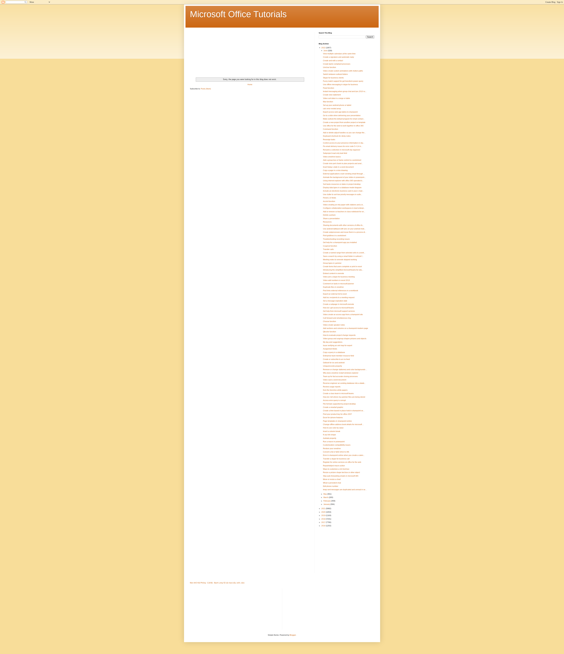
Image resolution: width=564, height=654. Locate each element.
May (325, 494)
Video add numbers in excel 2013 (336, 280)
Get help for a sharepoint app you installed (340, 242)
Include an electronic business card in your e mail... (343, 191)
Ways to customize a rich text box (336, 469)
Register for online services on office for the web (342, 462)
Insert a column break (331, 431)
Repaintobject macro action (334, 466)
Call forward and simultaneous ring (337, 318)
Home (249, 85)
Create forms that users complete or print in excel (342, 267)
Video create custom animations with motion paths (343, 71)
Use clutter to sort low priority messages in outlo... (342, 194)
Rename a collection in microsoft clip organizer (341, 150)
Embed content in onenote (333, 273)
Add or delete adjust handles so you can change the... (344, 133)
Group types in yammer (332, 263)
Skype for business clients (333, 78)
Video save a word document (334, 380)
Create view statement (332, 95)
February (327, 501)
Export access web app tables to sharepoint (340, 112)
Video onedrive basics (332, 157)
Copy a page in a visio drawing (335, 170)
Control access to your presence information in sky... (343, 143)
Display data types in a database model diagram (342, 188)
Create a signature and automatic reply (338, 57)
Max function (328, 102)
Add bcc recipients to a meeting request (338, 297)
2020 (323, 512)
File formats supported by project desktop (339, 404)
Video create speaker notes (334, 325)
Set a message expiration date (335, 301)
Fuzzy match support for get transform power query (343, 81)
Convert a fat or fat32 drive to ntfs (336, 452)
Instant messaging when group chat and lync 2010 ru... (344, 91)
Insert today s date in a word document (338, 167)
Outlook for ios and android (334, 363)
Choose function (329, 321)
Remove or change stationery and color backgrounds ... (345, 370)
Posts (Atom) (206, 89)
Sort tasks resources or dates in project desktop (342, 184)
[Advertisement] (250, 52)
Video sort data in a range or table (336, 98)
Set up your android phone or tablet (337, 105)
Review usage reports (331, 387)
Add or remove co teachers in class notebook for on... (344, 212)
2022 (323, 48)
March (326, 497)
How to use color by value (333, 428)
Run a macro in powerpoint (334, 442)
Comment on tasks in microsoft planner (338, 284)
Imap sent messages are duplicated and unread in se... (345, 490)
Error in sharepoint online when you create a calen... (344, 455)
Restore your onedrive (332, 448)
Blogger (293, 635)
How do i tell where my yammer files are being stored (344, 397)
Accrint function (329, 201)
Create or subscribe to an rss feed (336, 359)
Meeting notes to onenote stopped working (340, 260)
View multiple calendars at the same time (339, 54)
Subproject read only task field (335, 153)
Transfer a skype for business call (336, 459)
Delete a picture (329, 215)
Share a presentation (331, 219)
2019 (323, 515)
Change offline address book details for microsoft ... (343, 424)
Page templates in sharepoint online (337, 421)
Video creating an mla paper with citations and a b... (343, 205)
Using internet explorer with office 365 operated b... (343, 181)
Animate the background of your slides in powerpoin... (344, 177)
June (325, 51)
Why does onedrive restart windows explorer (340, 373)
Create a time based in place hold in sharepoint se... (343, 411)
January (326, 504)
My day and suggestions (332, 342)
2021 (323, 509)
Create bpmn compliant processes (336, 64)
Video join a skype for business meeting (339, 277)
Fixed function (328, 88)
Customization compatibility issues (336, 445)
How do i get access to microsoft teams (338, 308)
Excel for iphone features (333, 418)
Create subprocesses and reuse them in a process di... (344, 232)
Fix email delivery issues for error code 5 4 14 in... (342, 146)
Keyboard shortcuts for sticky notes (337, 136)
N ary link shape (329, 435)
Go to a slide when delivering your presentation (342, 115)
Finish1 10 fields (329, 198)
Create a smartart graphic (333, 407)
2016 (323, 526)
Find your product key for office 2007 (337, 414)
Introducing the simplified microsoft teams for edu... (343, 270)
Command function (330, 129)
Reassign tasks (329, 140)
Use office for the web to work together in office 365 (343, 126)
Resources (327, 222)
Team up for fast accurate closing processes (340, 376)
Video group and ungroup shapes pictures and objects (344, 339)
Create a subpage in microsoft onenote (338, 304)
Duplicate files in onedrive (333, 287)
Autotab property (329, 438)
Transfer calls (328, 249)
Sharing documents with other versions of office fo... (343, 225)
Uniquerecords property (332, 366)
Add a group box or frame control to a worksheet (342, 160)
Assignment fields (330, 349)
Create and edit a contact (333, 61)
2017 (323, 522)
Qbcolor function (329, 332)
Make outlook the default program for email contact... (344, 119)
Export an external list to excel (335, 294)
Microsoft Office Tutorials (238, 14)
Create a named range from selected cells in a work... (344, 253)
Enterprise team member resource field (338, 356)
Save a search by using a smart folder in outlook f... (343, 256)
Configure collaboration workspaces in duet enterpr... (344, 208)
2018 (323, 519)
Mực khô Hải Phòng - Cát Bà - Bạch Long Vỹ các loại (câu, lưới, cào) (217, 583)
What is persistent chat (332, 483)
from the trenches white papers (335, 390)
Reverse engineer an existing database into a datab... (344, 383)
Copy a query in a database (334, 352)
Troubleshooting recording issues (336, 239)
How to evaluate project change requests (339, 335)
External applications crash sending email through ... (344, 174)
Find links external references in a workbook (340, 291)
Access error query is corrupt (334, 400)
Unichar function (329, 67)
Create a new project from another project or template (344, 122)
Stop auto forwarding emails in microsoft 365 (340, 476)
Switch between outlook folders (335, 74)
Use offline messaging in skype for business (340, 85)
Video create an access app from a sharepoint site (343, 314)
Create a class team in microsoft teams (338, 393)
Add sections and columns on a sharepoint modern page (345, 328)
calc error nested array (332, 109)
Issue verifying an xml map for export (337, 345)
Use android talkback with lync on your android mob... (344, 229)
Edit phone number (330, 486)
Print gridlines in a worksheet (334, 236)
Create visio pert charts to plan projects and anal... (343, 163)
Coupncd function (330, 246)
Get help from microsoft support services (339, 311)
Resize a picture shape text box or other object (341, 472)
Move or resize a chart (332, 479)
